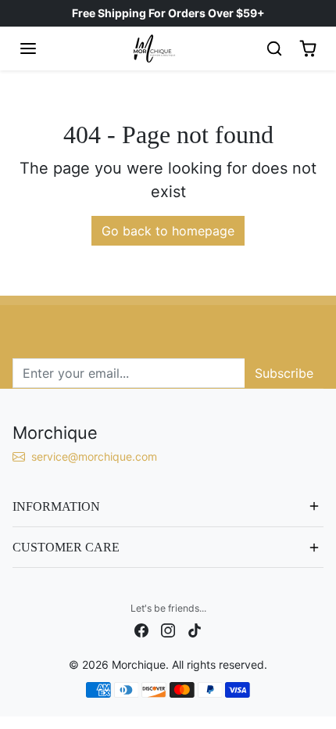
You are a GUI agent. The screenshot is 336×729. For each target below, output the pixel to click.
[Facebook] (141, 628)
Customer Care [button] (66, 547)
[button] (28, 48)
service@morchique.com (95, 456)
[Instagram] (168, 628)
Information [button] (56, 506)
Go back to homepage (168, 231)
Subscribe (284, 373)
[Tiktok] (194, 628)
